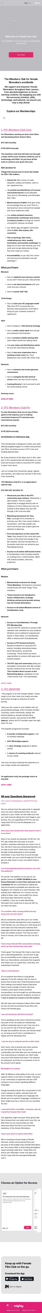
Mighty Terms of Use (13, 1310)
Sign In (37, 3)
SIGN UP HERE (7, 399)
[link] (17, 1210)
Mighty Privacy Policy (28, 1310)
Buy (28, 1227)
